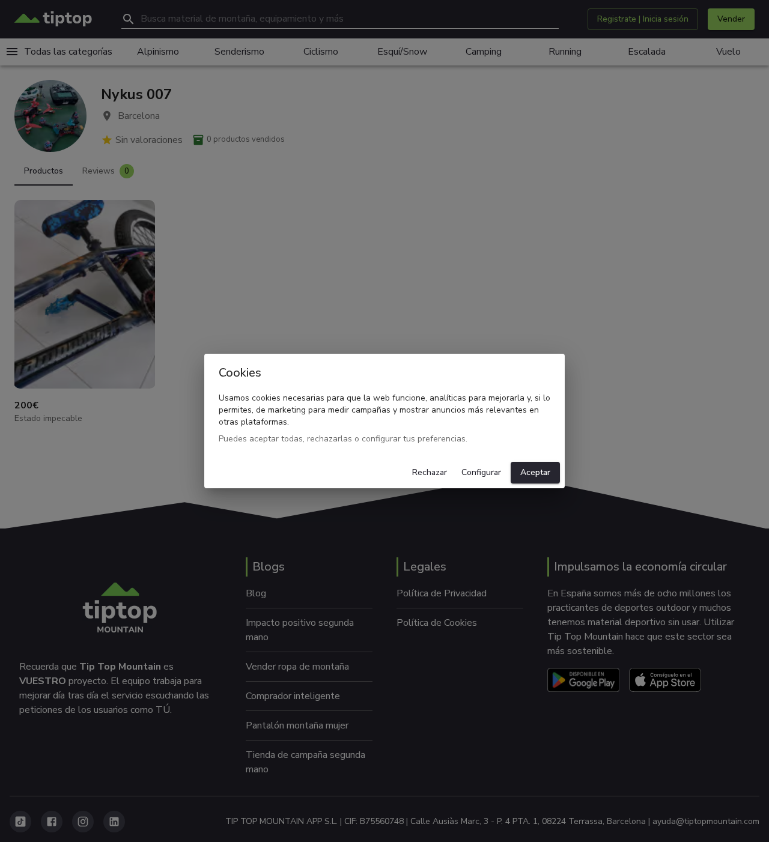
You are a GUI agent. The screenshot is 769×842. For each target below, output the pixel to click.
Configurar (481, 472)
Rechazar (429, 472)
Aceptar (535, 472)
